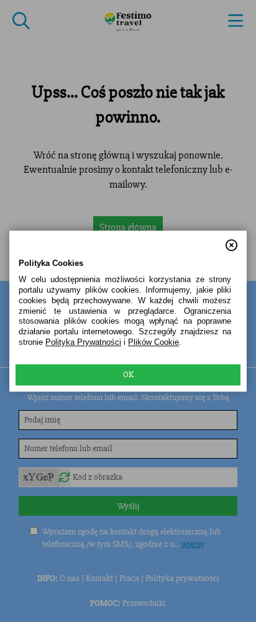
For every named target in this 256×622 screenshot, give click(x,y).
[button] (231, 240)
